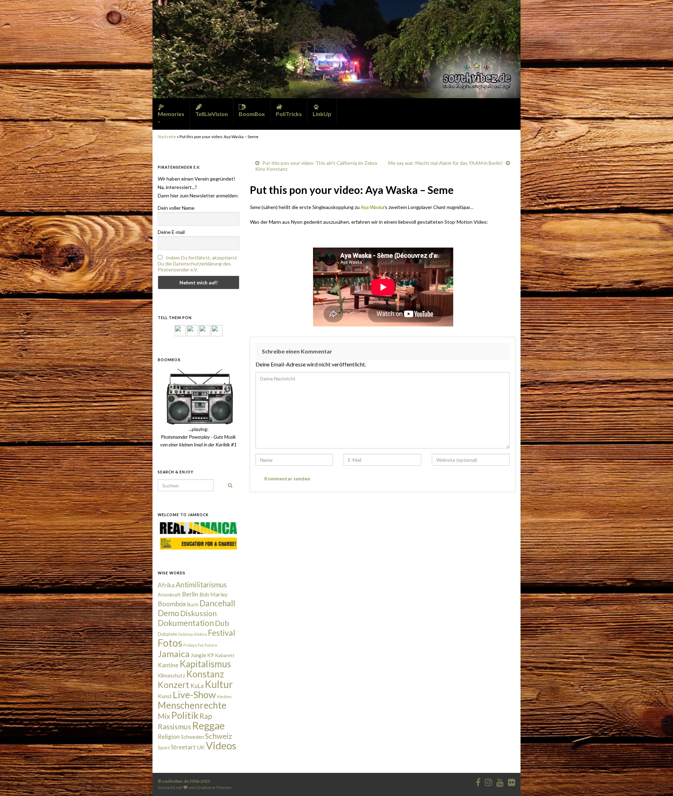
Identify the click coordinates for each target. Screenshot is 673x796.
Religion (169, 736)
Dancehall (217, 603)
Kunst (165, 696)
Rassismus (174, 726)
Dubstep (185, 634)
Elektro (200, 634)
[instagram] (192, 330)
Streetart (183, 747)
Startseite (167, 136)
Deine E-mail (171, 232)
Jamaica (174, 653)
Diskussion (198, 613)
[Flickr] (217, 330)
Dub (222, 623)
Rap (205, 715)
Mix (164, 716)
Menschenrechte (192, 705)
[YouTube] (204, 330)
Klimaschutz (171, 676)
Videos (221, 745)
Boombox (172, 604)
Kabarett (224, 655)
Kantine (168, 665)
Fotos (170, 643)
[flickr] (511, 781)
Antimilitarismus (201, 584)
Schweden (192, 737)
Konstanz (205, 674)
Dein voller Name (176, 208)
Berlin (190, 594)
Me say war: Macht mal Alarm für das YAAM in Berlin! (445, 163)
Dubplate (167, 634)
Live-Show (194, 694)
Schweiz (218, 736)
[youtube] (500, 781)
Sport (164, 747)
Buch (192, 604)
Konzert (173, 684)
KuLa (197, 685)
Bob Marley (213, 594)
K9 (210, 655)
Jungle (198, 655)
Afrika (166, 585)
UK (201, 747)
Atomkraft (169, 595)
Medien (224, 696)
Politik (184, 715)
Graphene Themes (214, 787)
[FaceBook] (180, 330)
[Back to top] (657, 780)
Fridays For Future (200, 645)
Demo (168, 613)
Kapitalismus (205, 663)
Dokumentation (186, 623)
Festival (221, 633)
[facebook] (478, 781)
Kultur (219, 684)
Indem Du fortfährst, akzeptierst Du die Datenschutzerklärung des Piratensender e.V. (197, 263)
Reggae (208, 725)
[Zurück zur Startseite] (336, 49)
